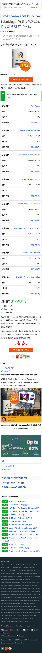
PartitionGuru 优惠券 (16, 544)
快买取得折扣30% (22, 79)
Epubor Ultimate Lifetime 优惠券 (20, 525)
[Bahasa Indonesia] (12, 32)
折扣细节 (7, 371)
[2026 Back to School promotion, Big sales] (21, 456)
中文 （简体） (16, 630)
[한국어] (6, 32)
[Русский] (14, 32)
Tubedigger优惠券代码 (9, 331)
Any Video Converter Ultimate (29, 155)
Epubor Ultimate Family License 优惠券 (23, 528)
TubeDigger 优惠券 (8, 483)
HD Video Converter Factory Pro (28, 277)
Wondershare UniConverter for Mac (27, 228)
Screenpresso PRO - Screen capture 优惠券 (25, 551)
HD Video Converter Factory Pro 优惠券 (23, 534)
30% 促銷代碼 (9, 368)
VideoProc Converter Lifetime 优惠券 (22, 531)
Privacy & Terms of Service (21, 621)
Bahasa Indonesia (9, 636)
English (5, 630)
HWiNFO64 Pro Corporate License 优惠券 (24, 508)
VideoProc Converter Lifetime (29, 179)
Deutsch (6, 633)
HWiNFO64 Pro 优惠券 (17, 515)
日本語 (36, 630)
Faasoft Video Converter (31, 253)
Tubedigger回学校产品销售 (12, 39)
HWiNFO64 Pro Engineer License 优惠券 (24, 511)
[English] (1, 32)
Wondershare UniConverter (30, 130)
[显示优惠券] (35, 122)
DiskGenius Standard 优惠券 (19, 548)
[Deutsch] (10, 32)
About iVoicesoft (24, 626)
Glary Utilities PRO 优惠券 (18, 505)
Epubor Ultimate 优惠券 (17, 521)
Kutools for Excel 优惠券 (17, 501)
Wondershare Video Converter (29, 204)
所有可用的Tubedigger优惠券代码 (14, 478)
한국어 (27, 630)
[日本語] (8, 32)
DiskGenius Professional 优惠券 (20, 518)
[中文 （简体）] (3, 32)
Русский (21, 636)
